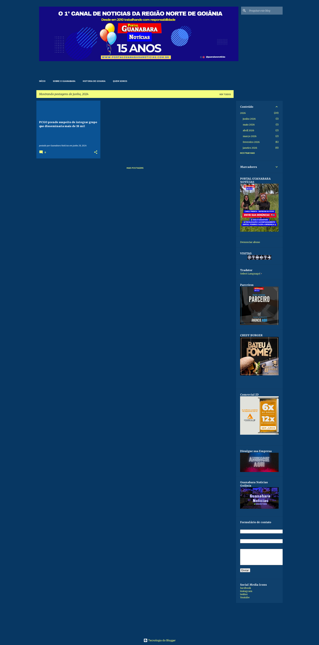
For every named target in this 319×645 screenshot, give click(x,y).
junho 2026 (249, 118)
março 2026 (250, 136)
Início (42, 81)
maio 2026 (249, 124)
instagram (246, 591)
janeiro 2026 (250, 147)
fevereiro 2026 (251, 142)
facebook (245, 587)
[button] (96, 152)
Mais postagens (135, 168)
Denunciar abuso (250, 242)
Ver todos (225, 94)
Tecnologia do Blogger (162, 640)
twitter (244, 594)
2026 (243, 113)
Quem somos (120, 81)
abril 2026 (248, 130)
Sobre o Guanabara (64, 81)
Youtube (245, 597)
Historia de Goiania (94, 81)
